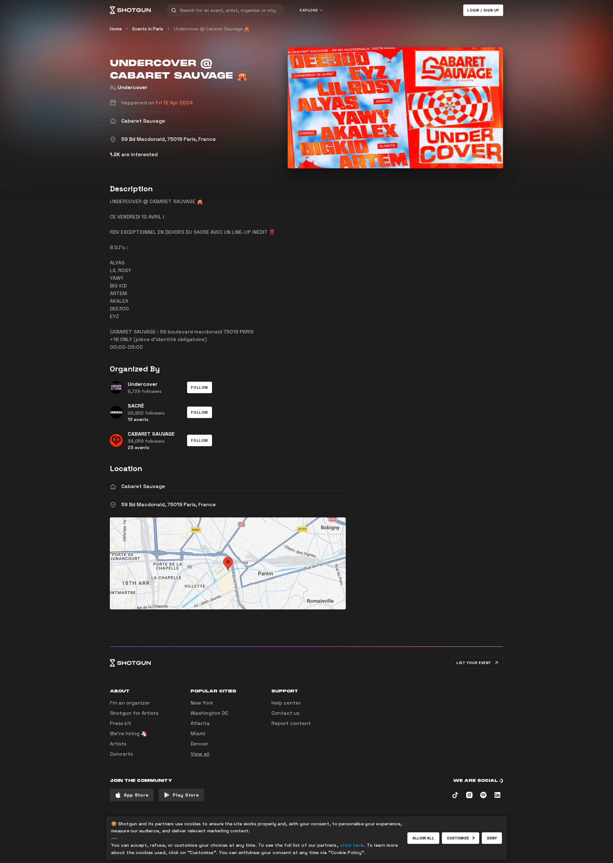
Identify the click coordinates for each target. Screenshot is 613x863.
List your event (473, 662)
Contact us (285, 713)
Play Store (186, 795)
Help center (286, 702)
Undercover (132, 87)
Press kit (120, 723)
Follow (199, 387)
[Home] (130, 10)
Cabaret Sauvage (143, 486)
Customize (458, 838)
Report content (291, 723)
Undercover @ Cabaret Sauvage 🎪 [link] (211, 29)
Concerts (121, 754)
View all (200, 754)
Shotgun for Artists (134, 713)
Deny (492, 838)
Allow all (423, 838)
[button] (199, 387)
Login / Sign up (483, 10)
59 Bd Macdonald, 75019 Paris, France (168, 504)
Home (116, 29)
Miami (198, 733)
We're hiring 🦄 (128, 733)
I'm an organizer (130, 702)
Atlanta (200, 723)
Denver (199, 743)
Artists (118, 743)
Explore (309, 10)
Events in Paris (147, 29)
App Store (136, 795)
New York (202, 702)
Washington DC (209, 713)
